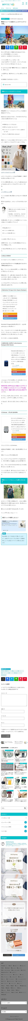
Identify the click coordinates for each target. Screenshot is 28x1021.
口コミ (17, 985)
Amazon (6, 313)
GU (3, 968)
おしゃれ (15, 671)
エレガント (16, 974)
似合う (4, 985)
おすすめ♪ (24, 970)
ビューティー (5, 822)
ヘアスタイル (19, 981)
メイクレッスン (13, 983)
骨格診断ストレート (5, 18)
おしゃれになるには (6, 970)
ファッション (6, 826)
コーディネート (5, 976)
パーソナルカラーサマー (21, 979)
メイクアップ (5, 983)
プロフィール (8, 8)
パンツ (4, 979)
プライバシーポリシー (14, 1016)
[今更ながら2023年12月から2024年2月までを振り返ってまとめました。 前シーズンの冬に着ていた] (14, 887)
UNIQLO (8, 968)
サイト (2, 722)
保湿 (8, 985)
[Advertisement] (14, 605)
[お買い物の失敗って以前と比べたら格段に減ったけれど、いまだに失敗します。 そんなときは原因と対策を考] (14, 913)
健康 (13, 985)
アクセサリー (13, 972)
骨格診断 (4, 675)
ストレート (21, 671)
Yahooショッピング (8, 318)
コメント (4, 693)
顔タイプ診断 (15, 992)
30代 (3, 671)
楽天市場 (6, 316)
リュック (11, 673)
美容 (9, 990)
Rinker (17, 365)
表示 (9, 84)
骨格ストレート (18, 673)
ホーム (2, 8)
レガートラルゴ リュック (7, 172)
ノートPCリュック (6, 191)
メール (3, 715)
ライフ (3, 831)
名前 (3, 709)
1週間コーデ (5, 965)
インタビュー (5, 818)
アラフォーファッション (7, 974)
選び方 (18, 990)
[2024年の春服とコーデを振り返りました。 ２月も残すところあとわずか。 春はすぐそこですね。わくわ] (14, 861)
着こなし (4, 990)
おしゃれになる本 (16, 970)
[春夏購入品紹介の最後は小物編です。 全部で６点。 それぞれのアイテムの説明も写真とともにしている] (14, 940)
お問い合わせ (15, 8)
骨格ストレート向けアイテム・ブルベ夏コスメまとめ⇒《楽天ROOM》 (14, 10)
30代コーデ (9, 671)
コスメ (22, 974)
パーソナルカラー (11, 979)
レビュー (20, 983)
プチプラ (4, 981)
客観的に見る (23, 985)
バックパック (5, 673)
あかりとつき (11, 1019)
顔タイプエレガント (6, 992)
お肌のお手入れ (5, 972)
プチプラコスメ (11, 981)
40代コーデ (23, 965)
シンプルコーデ (14, 976)
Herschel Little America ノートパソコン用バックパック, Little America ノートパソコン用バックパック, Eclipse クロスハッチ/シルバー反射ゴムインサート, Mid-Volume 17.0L (18, 357)
